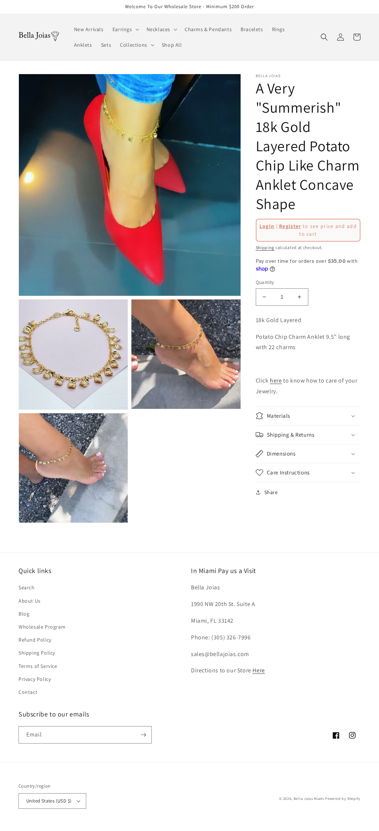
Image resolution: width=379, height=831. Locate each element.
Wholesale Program (42, 626)
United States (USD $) (48, 801)
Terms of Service (38, 666)
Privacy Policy (35, 679)
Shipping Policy (37, 652)
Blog (24, 613)
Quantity (265, 282)
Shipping (265, 247)
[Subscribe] (143, 735)
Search (27, 587)
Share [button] (271, 492)
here (276, 380)
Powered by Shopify (342, 798)
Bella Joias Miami (309, 798)
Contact (28, 692)
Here (258, 670)
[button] (125, 29)
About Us (30, 600)
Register (290, 226)
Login (267, 226)
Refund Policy (35, 639)
